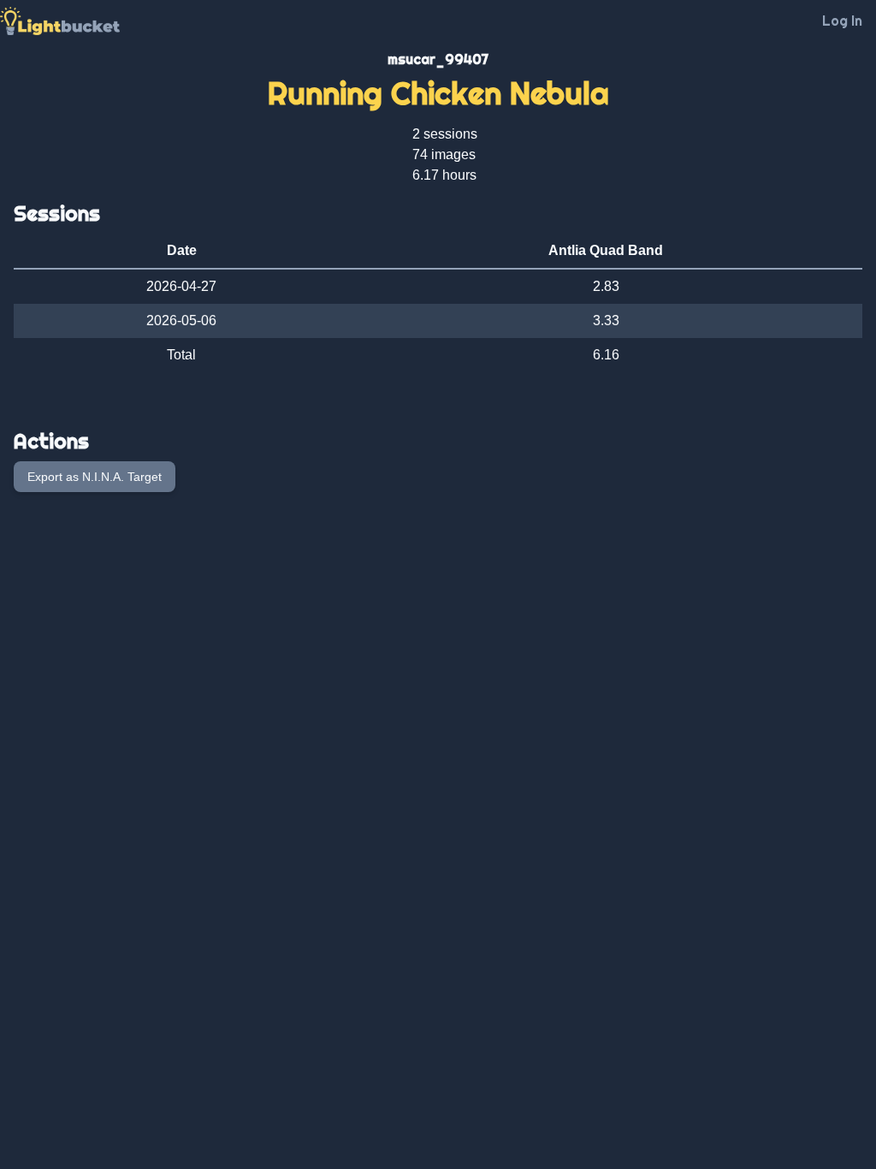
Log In (842, 20)
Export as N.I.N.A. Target (94, 477)
